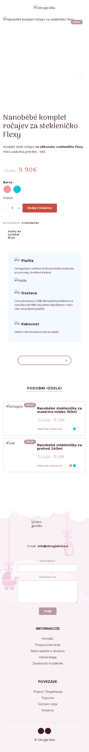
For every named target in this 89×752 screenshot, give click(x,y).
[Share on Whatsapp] (50, 234)
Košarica (48, 710)
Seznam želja (47, 704)
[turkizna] (17, 189)
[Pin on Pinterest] (43, 234)
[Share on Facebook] (31, 234)
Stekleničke (30, 222)
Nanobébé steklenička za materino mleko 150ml (59, 410)
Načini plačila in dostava (48, 651)
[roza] (7, 189)
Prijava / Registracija (47, 692)
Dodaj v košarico (40, 208)
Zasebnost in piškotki (47, 663)
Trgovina (47, 698)
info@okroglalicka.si (53, 546)
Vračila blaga (48, 657)
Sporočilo (47, 577)
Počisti (8, 198)
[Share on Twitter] (37, 234)
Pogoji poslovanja (47, 645)
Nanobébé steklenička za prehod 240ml (59, 447)
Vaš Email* (48, 561)
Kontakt (47, 639)
